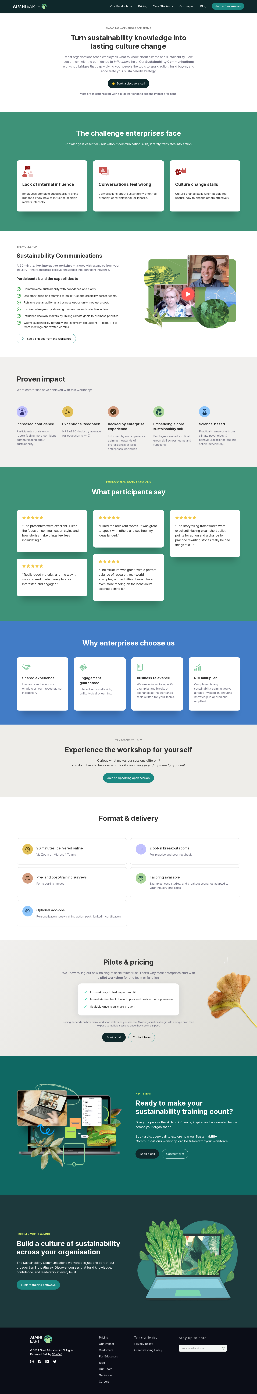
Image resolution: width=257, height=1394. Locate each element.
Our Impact (187, 6)
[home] (34, 6)
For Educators (108, 1356)
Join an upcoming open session (128, 778)
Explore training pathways (38, 1285)
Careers (104, 1381)
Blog (203, 6)
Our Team (105, 1369)
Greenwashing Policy (148, 1350)
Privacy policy (143, 1344)
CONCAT (57, 1354)
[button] (121, 6)
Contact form (142, 1037)
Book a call (113, 1037)
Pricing (142, 6)
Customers (106, 1350)
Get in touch (107, 1375)
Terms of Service (145, 1337)
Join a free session (228, 6)
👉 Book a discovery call (128, 83)
